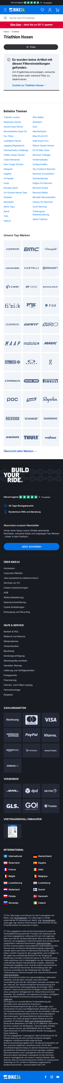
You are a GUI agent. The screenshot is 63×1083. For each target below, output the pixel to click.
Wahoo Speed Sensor (43, 145)
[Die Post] (50, 791)
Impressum (9, 568)
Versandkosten (11, 646)
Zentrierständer (40, 178)
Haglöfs (7, 173)
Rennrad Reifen (40, 192)
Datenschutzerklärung (15, 602)
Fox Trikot (8, 136)
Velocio (7, 220)
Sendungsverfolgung (14, 655)
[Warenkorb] (57, 10)
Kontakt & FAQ (11, 631)
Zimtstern (37, 122)
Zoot (35, 126)
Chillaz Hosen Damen (14, 155)
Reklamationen (11, 641)
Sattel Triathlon (40, 219)
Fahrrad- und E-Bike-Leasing (18, 685)
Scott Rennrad (40, 206)
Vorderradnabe (40, 159)
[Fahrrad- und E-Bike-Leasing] (12, 766)
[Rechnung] (12, 720)
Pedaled (8, 197)
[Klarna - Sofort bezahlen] (50, 735)
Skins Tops (9, 206)
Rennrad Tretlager (42, 155)
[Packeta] (50, 806)
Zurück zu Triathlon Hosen (28, 85)
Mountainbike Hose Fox (15, 131)
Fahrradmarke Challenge (16, 150)
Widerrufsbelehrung (14, 597)
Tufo (6, 216)
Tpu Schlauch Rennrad (44, 169)
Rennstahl (8, 202)
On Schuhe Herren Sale (15, 192)
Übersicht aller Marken (18, 451)
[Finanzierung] (50, 750)
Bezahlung (9, 651)
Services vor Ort (12, 582)
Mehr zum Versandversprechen (38, 1021)
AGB (6, 592)
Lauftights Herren (12, 140)
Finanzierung (10, 680)
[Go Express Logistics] (31, 806)
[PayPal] (31, 735)
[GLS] (12, 806)
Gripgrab (8, 169)
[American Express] (12, 735)
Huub (6, 183)
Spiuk (6, 211)
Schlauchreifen (40, 164)
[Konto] (50, 10)
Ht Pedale (8, 178)
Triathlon (15, 32)
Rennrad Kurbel (40, 187)
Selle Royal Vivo (40, 140)
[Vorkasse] (31, 750)
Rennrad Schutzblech (43, 173)
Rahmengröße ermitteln (15, 660)
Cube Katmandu (12, 159)
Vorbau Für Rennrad (43, 202)
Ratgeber (8, 694)
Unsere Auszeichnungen (16, 587)
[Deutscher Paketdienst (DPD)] (31, 791)
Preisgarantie (10, 675)
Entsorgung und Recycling (17, 612)
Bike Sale (15, 24)
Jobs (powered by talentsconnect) (21, 578)
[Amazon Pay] (12, 750)
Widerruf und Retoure (14, 636)
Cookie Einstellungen (14, 607)
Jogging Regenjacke (14, 145)
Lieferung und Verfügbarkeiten (19, 670)
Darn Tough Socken (13, 164)
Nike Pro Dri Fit (40, 136)
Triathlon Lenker (12, 117)
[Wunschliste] (42, 10)
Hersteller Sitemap (13, 665)
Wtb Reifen (38, 117)
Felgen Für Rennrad (42, 183)
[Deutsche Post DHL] (12, 791)
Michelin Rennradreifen (44, 197)
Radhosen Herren (12, 122)
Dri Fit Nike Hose (41, 150)
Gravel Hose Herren (13, 126)
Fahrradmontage (12, 689)
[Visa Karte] (50, 720)
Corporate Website (13, 573)
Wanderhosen (39, 131)
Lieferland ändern (43, 943)
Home (6, 32)
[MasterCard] (31, 720)
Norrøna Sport (11, 187)
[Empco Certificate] (12, 831)
